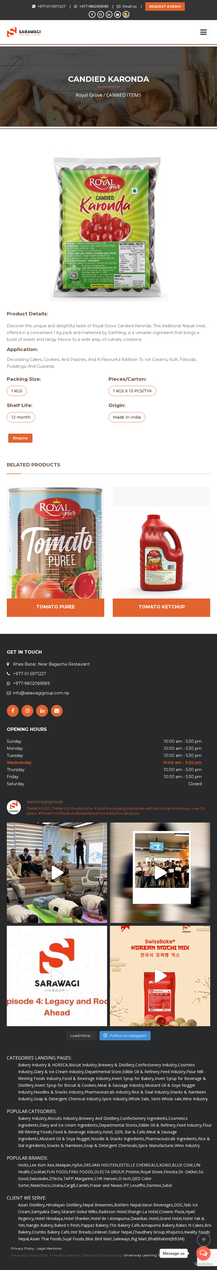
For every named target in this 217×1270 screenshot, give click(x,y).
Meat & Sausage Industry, (121, 1085)
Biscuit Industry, (83, 1064)
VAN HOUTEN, (105, 1165)
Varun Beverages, (158, 1204)
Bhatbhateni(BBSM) (166, 1238)
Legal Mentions (49, 1248)
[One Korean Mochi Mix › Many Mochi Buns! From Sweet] (160, 976)
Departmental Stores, (118, 1125)
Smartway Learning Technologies (151, 1255)
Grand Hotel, (171, 1218)
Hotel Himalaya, (49, 1218)
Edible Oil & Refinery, (141, 1071)
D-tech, (125, 1178)
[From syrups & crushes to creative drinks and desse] (160, 873)
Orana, (58, 1185)
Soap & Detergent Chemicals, (111, 1145)
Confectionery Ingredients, (144, 1118)
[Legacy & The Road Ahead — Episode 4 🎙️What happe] (57, 976)
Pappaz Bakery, (95, 1225)
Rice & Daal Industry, (151, 1092)
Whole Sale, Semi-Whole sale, (156, 1098)
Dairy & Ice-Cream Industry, (59, 1071)
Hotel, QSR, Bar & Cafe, (124, 1132)
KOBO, (165, 1165)
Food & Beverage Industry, (87, 1078)
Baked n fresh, (67, 1225)
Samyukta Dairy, (46, 1211)
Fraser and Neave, (106, 1185)
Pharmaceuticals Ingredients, (171, 1138)
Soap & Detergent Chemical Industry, (68, 1098)
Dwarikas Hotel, (145, 1218)
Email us (130, 6)
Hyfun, (78, 1165)
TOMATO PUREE (55, 607)
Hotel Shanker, (77, 1218)
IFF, (126, 1185)
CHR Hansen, (106, 1178)
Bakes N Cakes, (190, 1225)
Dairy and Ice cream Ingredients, (69, 1125)
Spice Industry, (115, 1098)
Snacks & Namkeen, (65, 1145)
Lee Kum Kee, (42, 1165)
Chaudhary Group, (149, 1232)
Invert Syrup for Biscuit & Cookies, (66, 1085)
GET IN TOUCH (24, 652)
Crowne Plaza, (172, 1211)
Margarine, (84, 1178)
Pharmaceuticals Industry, (108, 1092)
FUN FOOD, (58, 1171)
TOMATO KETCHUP (161, 607)
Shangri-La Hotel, (143, 1211)
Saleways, (122, 1238)
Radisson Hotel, (113, 1211)
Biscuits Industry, (63, 1118)
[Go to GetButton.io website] (203, 1264)
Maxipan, (63, 1165)
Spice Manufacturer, (156, 1145)
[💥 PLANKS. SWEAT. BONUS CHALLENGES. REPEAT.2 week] (57, 873)
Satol (167, 1185)
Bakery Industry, (33, 1118)
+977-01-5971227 (52, 6)
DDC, (179, 1204)
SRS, (88, 1165)
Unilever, (100, 1232)
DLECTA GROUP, (110, 1171)
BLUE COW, (183, 1165)
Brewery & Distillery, (116, 1064)
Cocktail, (39, 1171)
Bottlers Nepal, (128, 1204)
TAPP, (69, 1178)
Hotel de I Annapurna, (111, 1218)
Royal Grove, (152, 1171)
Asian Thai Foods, (46, 1238)
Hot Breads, (82, 1232)
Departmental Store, (103, 1071)
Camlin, (83, 1185)
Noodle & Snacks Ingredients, (118, 1138)
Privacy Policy (22, 1248)
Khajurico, (175, 1232)
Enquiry (20, 438)
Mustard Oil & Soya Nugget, (65, 1138)
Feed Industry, (173, 1071)
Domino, (154, 1185)
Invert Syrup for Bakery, (133, 1078)
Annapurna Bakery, (158, 1225)
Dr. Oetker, (189, 1171)
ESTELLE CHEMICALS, (139, 1165)
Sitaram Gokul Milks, (80, 1211)
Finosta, (171, 1171)
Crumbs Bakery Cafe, (51, 1232)
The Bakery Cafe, (125, 1225)
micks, (24, 1165)
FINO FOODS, (81, 1171)
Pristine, (133, 1171)
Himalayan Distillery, (64, 1204)
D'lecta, (56, 1178)
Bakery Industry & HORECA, (43, 1064)
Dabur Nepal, (120, 1232)
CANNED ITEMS (123, 95)
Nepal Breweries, (98, 1204)
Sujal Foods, (74, 1238)
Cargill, (70, 1185)
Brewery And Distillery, (99, 1118)
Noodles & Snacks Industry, (59, 1092)
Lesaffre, (138, 1185)
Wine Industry (195, 1098)
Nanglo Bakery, (40, 1225)
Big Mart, (139, 1238)
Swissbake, (39, 1178)
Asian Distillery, (32, 1204)
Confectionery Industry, (156, 1064)
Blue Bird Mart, (99, 1238)
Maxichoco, (41, 1185)
